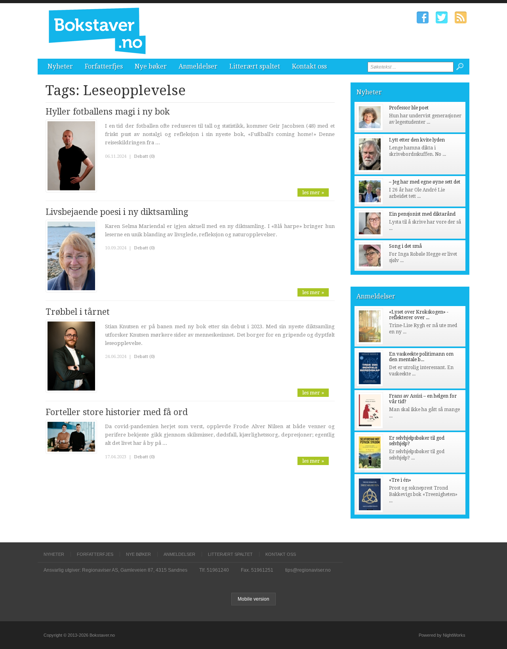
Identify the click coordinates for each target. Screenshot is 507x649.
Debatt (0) (144, 156)
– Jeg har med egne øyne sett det (424, 182)
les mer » (313, 192)
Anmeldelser (198, 66)
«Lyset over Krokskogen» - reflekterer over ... (418, 314)
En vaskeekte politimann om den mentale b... (421, 356)
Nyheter (60, 66)
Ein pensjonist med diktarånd (422, 214)
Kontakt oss (309, 66)
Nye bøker (151, 66)
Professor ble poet (409, 108)
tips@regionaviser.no (308, 570)
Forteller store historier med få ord (117, 412)
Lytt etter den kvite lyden (417, 140)
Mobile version (253, 599)
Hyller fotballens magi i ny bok (108, 112)
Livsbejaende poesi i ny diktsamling (117, 212)
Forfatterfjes (104, 66)
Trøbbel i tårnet (78, 312)
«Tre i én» (400, 480)
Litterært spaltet (254, 66)
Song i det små (405, 246)
